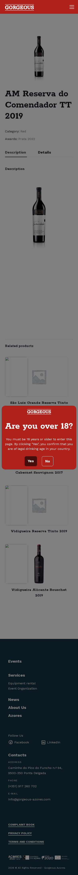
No (47, 461)
